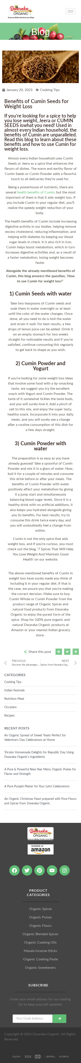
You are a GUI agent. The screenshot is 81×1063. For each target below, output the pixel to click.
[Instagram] (64, 870)
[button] (59, 652)
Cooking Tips (50, 90)
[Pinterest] (39, 870)
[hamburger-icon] (70, 11)
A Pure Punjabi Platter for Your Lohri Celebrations (37, 786)
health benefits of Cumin (35, 192)
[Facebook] (14, 870)
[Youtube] (52, 870)
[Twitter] (27, 870)
